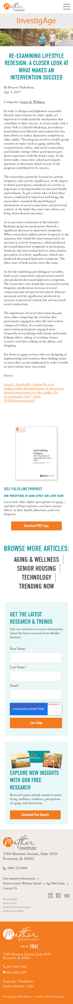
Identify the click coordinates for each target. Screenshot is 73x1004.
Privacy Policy (10, 899)
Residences (26, 981)
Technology (36, 577)
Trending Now (36, 586)
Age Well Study (55, 883)
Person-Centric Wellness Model (22, 883)
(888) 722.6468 (17, 868)
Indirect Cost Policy (13, 911)
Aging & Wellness (32, 102)
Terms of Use (10, 903)
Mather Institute (17, 6)
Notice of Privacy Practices (17, 907)
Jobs (30, 986)
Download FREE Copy (36, 526)
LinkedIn (50, 896)
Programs (9, 981)
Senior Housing (36, 568)
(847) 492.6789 (16, 972)
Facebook (59, 896)
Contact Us (10, 888)
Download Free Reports (35, 815)
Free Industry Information (19, 878)
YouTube (67, 896)
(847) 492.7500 (16, 967)
